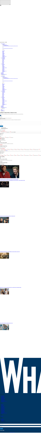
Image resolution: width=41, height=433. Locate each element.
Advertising (2, 419)
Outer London (11, 48)
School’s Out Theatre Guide (4, 74)
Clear (0, 138)
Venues (17, 78)
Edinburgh (3, 53)
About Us (2, 420)
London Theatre (2, 406)
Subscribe (1, 428)
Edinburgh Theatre (3, 409)
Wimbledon (3, 71)
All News (2, 413)
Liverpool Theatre (3, 411)
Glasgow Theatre (2, 410)
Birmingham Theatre (3, 407)
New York (2, 416)
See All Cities (3, 57)
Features (3, 60)
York (2, 105)
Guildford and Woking (4, 67)
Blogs (3, 61)
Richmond (3, 70)
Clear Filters (3, 148)
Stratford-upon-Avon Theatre (4, 401)
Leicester (3, 54)
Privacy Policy (11, 432)
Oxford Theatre (2, 412)
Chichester (3, 99)
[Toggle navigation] (0, 5)
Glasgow (3, 87)
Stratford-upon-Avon (4, 56)
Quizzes (3, 62)
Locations (3, 44)
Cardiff (3, 52)
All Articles (3, 58)
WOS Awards (2, 73)
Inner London (8, 48)
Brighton (3, 51)
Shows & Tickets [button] (3, 43)
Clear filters (1, 161)
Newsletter (2, 106)
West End (3, 48)
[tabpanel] (20, 138)
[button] (7, 150)
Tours (15, 78)
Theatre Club (2, 72)
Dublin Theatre (2, 396)
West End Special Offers (6, 45)
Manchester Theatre (3, 400)
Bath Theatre (2, 397)
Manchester (3, 55)
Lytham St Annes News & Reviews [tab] (4, 128)
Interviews (3, 94)
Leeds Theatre (2, 399)
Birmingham (3, 64)
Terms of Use (14, 432)
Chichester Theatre (3, 398)
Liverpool (3, 88)
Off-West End (5, 48)
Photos (3, 63)
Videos (3, 93)
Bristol (3, 65)
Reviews (3, 59)
